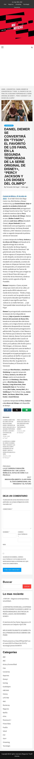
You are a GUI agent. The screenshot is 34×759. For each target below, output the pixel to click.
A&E (4, 657)
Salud (5, 731)
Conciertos (17, 7)
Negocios (11, 4)
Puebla (5, 727)
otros (4, 716)
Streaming (18, 4)
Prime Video (7, 724)
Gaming (5, 683)
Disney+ (5, 679)
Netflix (5, 713)
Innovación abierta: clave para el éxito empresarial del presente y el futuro (18, 480)
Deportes (6, 676)
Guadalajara (7, 687)
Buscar (7, 581)
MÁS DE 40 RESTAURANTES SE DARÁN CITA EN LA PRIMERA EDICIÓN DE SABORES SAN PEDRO (17, 632)
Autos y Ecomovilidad (10, 664)
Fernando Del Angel (13, 187)
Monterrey (6, 705)
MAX (4, 701)
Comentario (7, 509)
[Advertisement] (17, 68)
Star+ (4, 738)
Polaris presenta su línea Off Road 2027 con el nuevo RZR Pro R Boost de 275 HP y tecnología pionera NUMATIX (16, 643)
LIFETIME (6, 698)
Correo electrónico (22, 534)
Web (4, 544)
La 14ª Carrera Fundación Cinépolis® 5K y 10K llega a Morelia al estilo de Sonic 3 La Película (15, 470)
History (5, 694)
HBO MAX (6, 690)
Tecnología (26, 4)
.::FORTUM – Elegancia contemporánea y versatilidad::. (16, 600)
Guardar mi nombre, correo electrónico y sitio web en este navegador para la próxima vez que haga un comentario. (15, 560)
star (4, 735)
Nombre (6, 532)
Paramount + (7, 720)
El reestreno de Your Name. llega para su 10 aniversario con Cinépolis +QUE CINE (17, 623)
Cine (5, 4)
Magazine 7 (25, 754)
